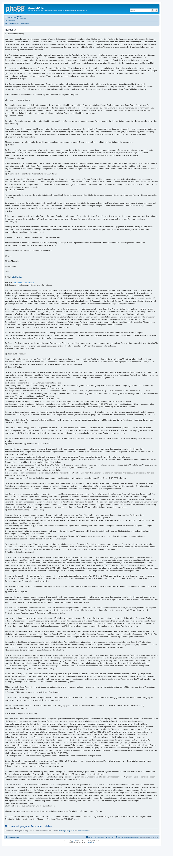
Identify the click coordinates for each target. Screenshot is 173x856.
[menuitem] (19, 17)
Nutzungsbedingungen (66, 831)
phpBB (74, 841)
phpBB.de (91, 842)
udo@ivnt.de (17, 277)
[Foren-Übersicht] (16, 8)
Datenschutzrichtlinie (84, 831)
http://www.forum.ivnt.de (23, 282)
